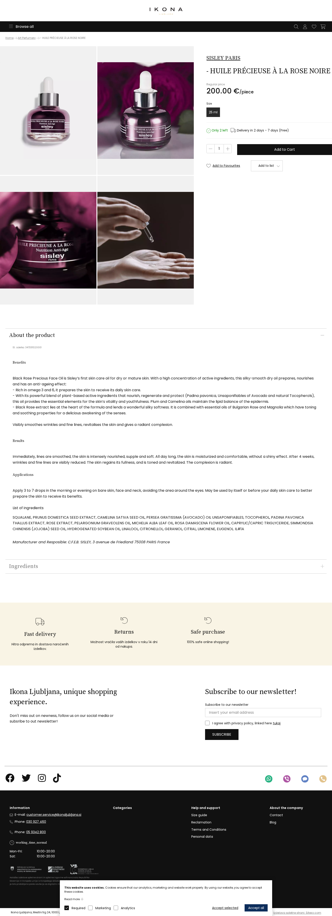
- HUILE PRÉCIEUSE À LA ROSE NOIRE (63, 38)
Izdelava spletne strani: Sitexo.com (297, 913)
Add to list (266, 165)
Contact (276, 815)
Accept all (256, 908)
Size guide (199, 815)
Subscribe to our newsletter (226, 705)
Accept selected (225, 908)
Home (9, 38)
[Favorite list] (314, 26)
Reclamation (201, 822)
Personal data (202, 837)
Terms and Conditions (208, 830)
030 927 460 (36, 821)
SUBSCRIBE (221, 734)
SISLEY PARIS (223, 58)
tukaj (277, 723)
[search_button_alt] (296, 26)
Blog (273, 822)
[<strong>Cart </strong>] (323, 26)
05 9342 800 (36, 832)
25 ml (213, 112)
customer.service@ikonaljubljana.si (53, 814)
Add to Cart (284, 149)
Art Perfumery (27, 38)
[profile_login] (305, 26)
